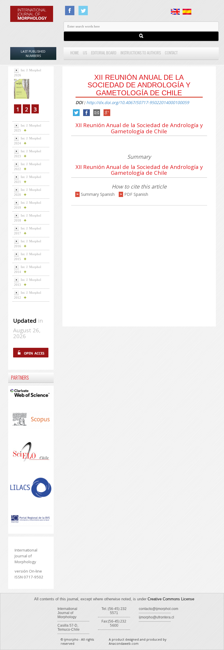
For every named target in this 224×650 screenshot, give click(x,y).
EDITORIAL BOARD (103, 53)
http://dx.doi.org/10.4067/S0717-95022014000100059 (137, 102)
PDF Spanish (136, 194)
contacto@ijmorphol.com (158, 609)
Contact (171, 53)
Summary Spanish (98, 194)
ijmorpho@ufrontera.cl (156, 617)
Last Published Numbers (33, 53)
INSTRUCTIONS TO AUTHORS (140, 53)
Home (74, 53)
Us (85, 53)
